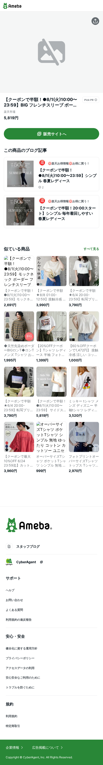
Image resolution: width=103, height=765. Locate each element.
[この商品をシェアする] (95, 21)
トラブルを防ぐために (20, 687)
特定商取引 (13, 726)
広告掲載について (45, 747)
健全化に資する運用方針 (21, 648)
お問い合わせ (14, 600)
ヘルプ (10, 590)
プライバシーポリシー (20, 658)
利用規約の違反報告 (19, 619)
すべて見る (91, 249)
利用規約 (11, 716)
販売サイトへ (54, 133)
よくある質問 (14, 610)
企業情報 (12, 747)
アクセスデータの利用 (20, 668)
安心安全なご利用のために (23, 677)
